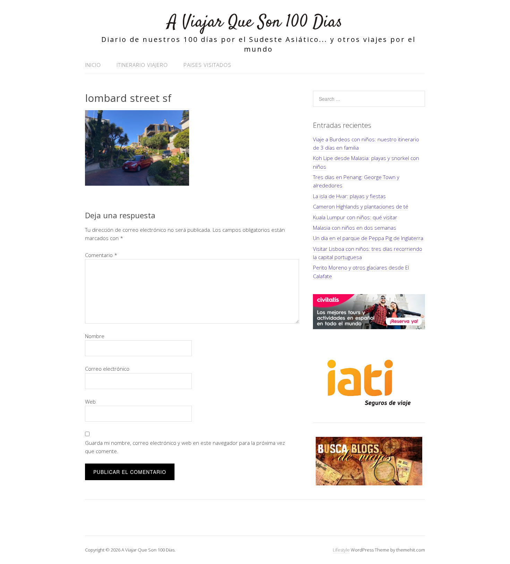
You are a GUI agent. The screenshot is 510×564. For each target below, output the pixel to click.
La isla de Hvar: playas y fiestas (349, 196)
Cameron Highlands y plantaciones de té (360, 206)
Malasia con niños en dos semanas (354, 227)
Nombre (94, 336)
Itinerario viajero (142, 64)
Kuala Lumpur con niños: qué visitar (355, 217)
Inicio (93, 64)
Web (90, 401)
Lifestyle (341, 550)
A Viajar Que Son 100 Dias (255, 22)
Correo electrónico (107, 368)
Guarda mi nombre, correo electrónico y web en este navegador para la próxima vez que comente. (185, 447)
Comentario (101, 255)
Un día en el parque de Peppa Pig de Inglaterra (368, 238)
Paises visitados (207, 64)
